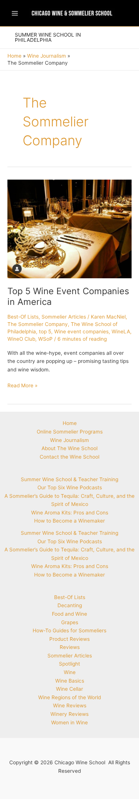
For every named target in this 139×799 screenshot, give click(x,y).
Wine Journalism (69, 440)
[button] (65, 37)
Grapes (69, 622)
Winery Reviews (69, 714)
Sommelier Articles (64, 317)
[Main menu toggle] (14, 13)
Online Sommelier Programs (70, 432)
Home (70, 423)
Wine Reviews (69, 705)
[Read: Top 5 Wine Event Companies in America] (69, 228)
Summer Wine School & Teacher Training (69, 479)
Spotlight (69, 664)
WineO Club (21, 339)
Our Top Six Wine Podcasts (69, 487)
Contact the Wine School (69, 457)
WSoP (45, 339)
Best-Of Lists (23, 317)
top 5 (45, 331)
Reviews (70, 647)
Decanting (69, 605)
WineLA (121, 331)
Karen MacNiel (108, 317)
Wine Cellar (69, 689)
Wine (70, 672)
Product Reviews (69, 639)
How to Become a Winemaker (69, 521)
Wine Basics (69, 681)
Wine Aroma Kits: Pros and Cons (69, 513)
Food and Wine (69, 614)
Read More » (22, 386)
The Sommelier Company (37, 324)
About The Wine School (69, 448)
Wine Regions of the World (69, 697)
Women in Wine (69, 722)
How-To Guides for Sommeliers (69, 630)
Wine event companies (81, 331)
